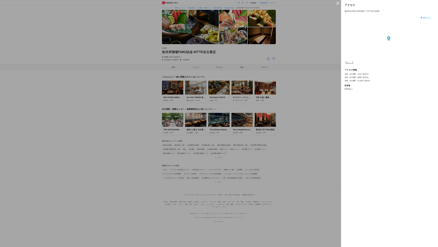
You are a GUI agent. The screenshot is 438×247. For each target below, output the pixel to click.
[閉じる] (338, 3)
